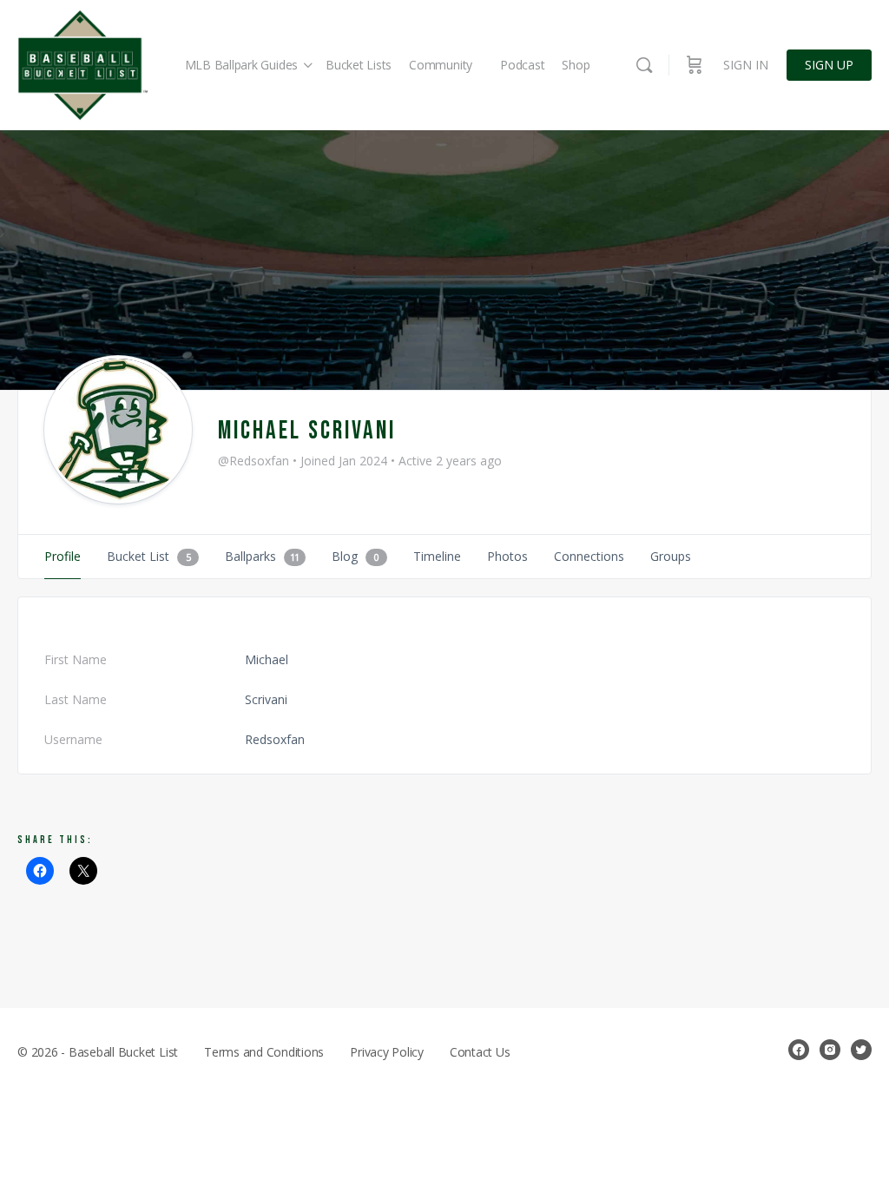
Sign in (745, 64)
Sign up (829, 64)
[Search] (644, 65)
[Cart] (694, 65)
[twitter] (861, 1049)
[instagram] (830, 1049)
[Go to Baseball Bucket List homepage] (82, 65)
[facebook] (798, 1049)
